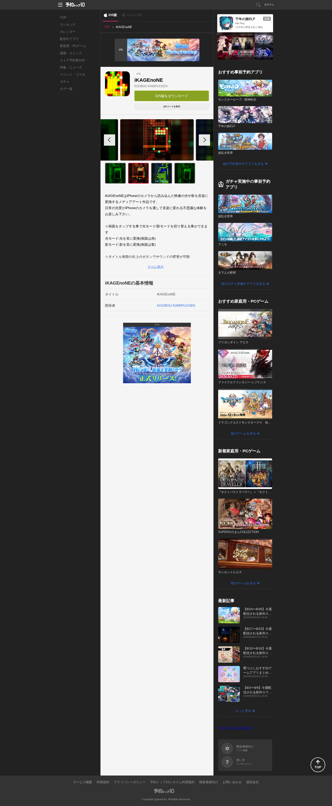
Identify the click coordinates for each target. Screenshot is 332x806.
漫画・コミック (71, 53)
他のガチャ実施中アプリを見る (243, 283)
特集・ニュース (71, 67)
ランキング (68, 24)
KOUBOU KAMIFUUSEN (150, 86)
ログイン (269, 4)
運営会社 (252, 782)
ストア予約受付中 (72, 60)
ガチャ (64, 81)
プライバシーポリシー (129, 782)
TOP (63, 17)
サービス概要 (82, 782)
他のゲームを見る (243, 433)
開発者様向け (208, 782)
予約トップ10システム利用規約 (172, 782)
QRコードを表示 (171, 106)
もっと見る (243, 711)
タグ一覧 (66, 89)
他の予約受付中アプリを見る (243, 164)
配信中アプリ (69, 39)
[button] (204, 140)
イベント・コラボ (72, 74)
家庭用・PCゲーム (73, 46)
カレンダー (68, 31)
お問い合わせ (232, 782)
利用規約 (103, 782)
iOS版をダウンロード (171, 96)
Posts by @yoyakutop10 (235, 728)
